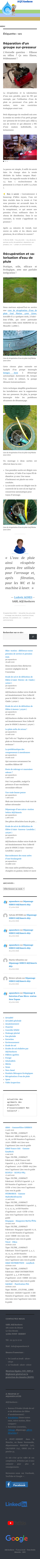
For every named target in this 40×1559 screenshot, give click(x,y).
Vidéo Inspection (12, 1082)
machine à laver (28, 615)
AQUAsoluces (25, 1)
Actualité (22, 613)
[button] (34, 137)
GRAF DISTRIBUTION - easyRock (19, 1263)
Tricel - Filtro (11, 1242)
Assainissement (12, 1024)
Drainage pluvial (12, 1033)
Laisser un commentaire (23, 244)
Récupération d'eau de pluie (17, 1076)
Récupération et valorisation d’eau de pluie (19, 257)
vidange (11, 1430)
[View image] (20, 147)
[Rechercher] (33, 636)
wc (11, 244)
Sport (7, 1079)
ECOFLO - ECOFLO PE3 (15, 1172)
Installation (13, 1417)
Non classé (10, 1070)
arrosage (8, 615)
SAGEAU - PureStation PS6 (17, 1284)
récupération (18, 242)
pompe (5, 242)
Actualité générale (13, 1021)
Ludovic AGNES (23, 597)
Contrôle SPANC (12, 1030)
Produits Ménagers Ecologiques (19, 1073)
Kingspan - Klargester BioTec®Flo (20, 1221)
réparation (27, 242)
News (7, 1067)
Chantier (9, 1027)
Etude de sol (10, 1045)
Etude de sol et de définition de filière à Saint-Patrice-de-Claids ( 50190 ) (20, 680)
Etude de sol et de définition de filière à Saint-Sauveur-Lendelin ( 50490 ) (20, 829)
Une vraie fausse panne (15, 792)
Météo (8, 1064)
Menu (2, 26)
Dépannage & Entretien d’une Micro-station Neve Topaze (22, 996)
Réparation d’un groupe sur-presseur (19, 45)
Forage (8, 1058)
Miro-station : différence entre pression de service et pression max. (19, 654)
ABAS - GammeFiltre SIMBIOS (18, 1127)
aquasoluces (14, 901)
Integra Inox (10, 373)
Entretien (9, 1039)
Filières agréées (12, 1055)
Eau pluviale (19, 240)
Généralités (10, 1061)
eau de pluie (31, 240)
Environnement (12, 1042)
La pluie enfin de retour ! (16, 729)
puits (11, 242)
